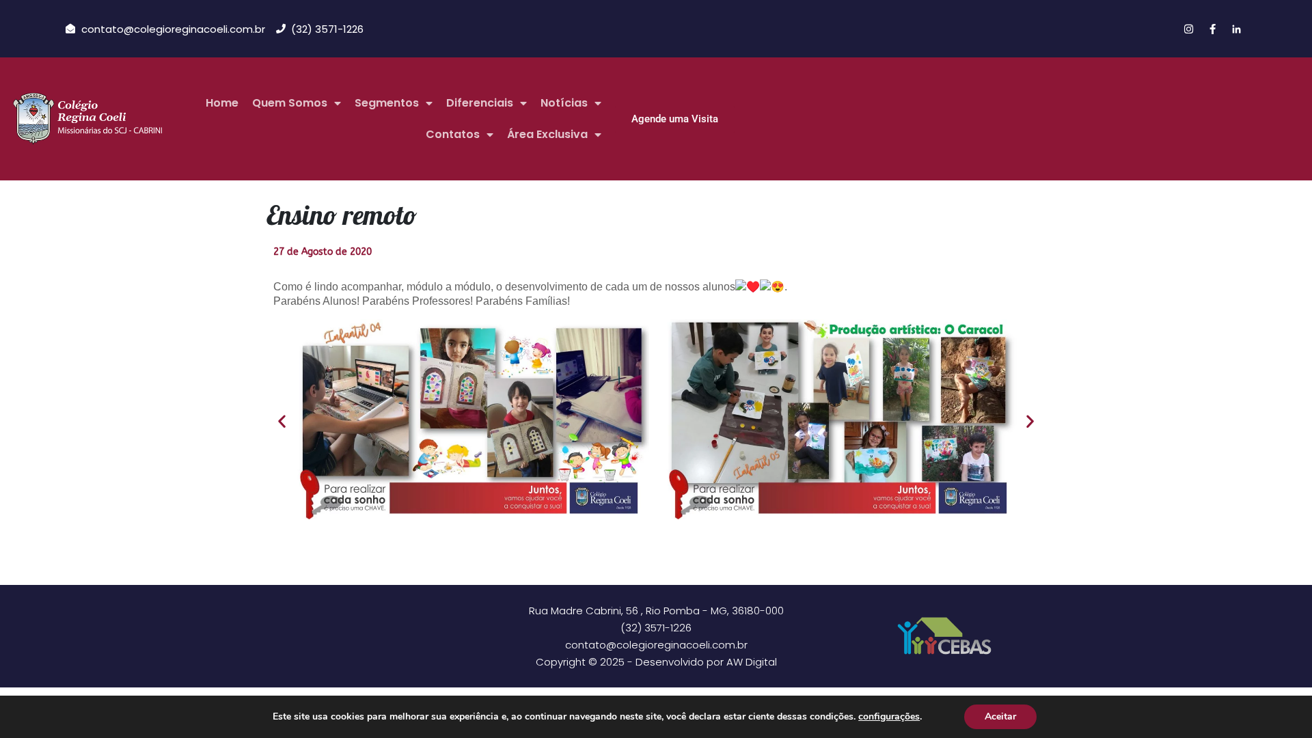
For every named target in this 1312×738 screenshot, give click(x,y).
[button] (281, 421)
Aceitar (1000, 716)
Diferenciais (479, 103)
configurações (889, 717)
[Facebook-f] (1212, 28)
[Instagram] (1188, 28)
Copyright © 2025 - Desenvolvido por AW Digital (656, 662)
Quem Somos (289, 103)
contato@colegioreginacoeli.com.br (656, 645)
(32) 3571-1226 (656, 627)
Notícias (564, 103)
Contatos (453, 134)
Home (222, 103)
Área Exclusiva (547, 134)
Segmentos (387, 103)
